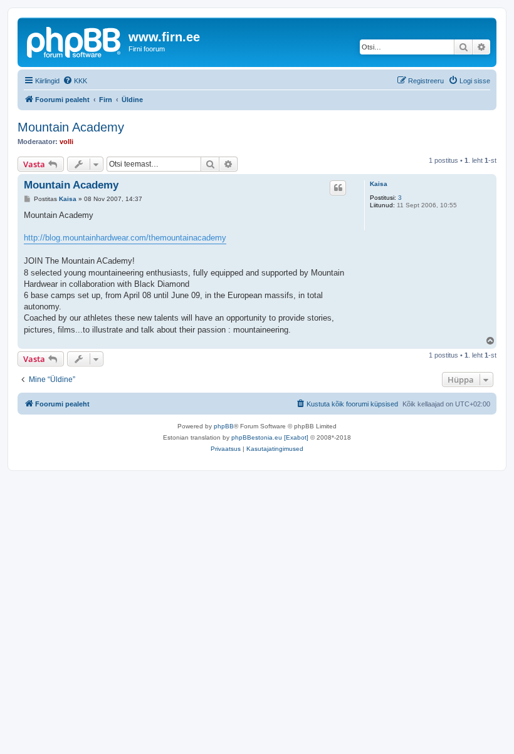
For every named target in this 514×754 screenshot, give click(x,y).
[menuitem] (75, 80)
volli (66, 141)
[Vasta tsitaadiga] (338, 187)
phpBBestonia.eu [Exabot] (269, 437)
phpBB (224, 426)
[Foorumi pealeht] (74, 41)
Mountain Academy (71, 127)
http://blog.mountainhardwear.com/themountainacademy (125, 237)
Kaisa (378, 183)
